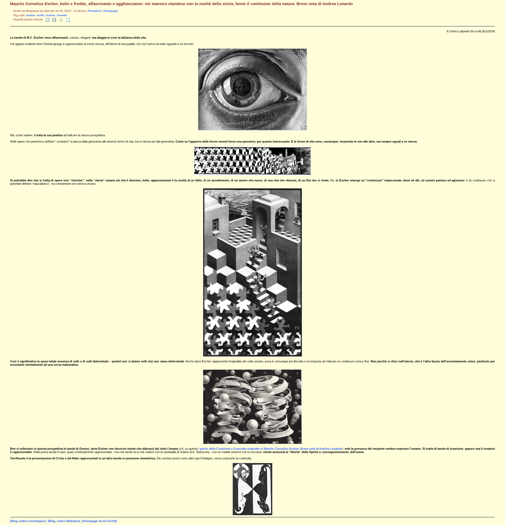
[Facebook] (54, 21)
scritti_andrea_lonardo (52, 15)
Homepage (111, 10)
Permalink (94, 10)
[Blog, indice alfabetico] (64, 521)
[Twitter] (68, 21)
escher (30, 15)
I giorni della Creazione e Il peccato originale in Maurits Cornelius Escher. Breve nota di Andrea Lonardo (270, 448)
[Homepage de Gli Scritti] (99, 521)
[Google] (61, 21)
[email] (48, 21)
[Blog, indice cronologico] (28, 521)
